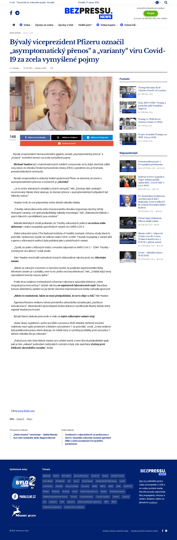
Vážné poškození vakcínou (89, 502)
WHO (114, 502)
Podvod (55, 491)
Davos (105, 476)
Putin (75, 491)
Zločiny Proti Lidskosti (74, 507)
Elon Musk (47, 481)
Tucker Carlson (102, 497)
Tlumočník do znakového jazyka (31, 2)
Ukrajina (53, 502)
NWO (111, 486)
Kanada (59, 486)
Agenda (46, 476)
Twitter (116, 497)
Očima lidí (130, 25)
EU (69, 481)
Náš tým (143, 481)
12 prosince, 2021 (147, 246)
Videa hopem (108, 25)
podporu (153, 502)
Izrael (122, 481)
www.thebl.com (26, 410)
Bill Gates (66, 476)
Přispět (150, 13)
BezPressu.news (22, 531)
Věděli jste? (85, 25)
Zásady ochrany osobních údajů (115, 531)
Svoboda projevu (117, 491)
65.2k (156, 189)
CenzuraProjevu (81, 476)
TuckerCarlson (86, 497)
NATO (103, 486)
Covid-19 (20, 419)
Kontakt (50, 2)
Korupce (85, 486)
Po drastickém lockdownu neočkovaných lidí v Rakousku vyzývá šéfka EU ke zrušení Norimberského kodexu (152, 202)
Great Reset (87, 481)
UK (44, 502)
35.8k (160, 259)
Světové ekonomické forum (55, 497)
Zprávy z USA (65, 25)
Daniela (16, 68)
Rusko (103, 491)
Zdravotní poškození (52, 507)
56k (157, 225)
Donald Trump (117, 476)
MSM (95, 486)
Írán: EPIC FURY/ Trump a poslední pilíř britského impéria (152, 106)
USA (62, 502)
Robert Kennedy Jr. (89, 491)
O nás (12, 2)
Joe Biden (47, 486)
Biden (56, 476)
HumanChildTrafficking (106, 481)
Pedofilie (128, 486)
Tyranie (126, 497)
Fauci (76, 481)
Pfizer (29, 419)
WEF (106, 502)
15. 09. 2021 (28, 68)
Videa (27, 25)
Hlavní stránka (15, 33)
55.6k (160, 246)
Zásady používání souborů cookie (144, 531)
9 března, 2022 (146, 225)
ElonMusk (60, 481)
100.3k (162, 168)
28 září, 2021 (145, 189)
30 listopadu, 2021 (148, 168)
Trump (73, 497)
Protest (66, 491)
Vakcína (70, 502)
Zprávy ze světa (44, 25)
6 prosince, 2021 (147, 211)
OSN (118, 486)
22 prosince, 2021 (147, 259)
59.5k (159, 211)
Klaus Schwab (72, 486)
